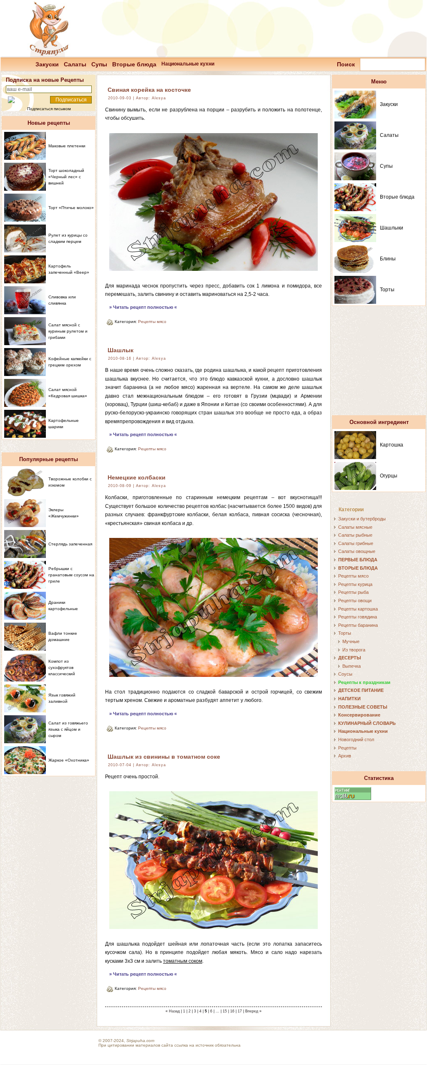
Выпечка (351, 666)
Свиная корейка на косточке (149, 89)
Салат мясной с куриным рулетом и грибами (68, 331)
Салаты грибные (355, 543)
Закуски (47, 64)
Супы (99, 64)
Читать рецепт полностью (143, 307)
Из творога (353, 649)
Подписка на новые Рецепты (45, 80)
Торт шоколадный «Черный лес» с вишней (66, 176)
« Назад (173, 1011)
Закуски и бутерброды (362, 518)
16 (232, 1011)
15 (225, 1011)
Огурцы (388, 476)
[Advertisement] (379, 364)
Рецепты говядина (357, 616)
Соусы (345, 673)
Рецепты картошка (358, 608)
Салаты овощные (356, 551)
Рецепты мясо (152, 321)
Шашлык (120, 350)
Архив (344, 755)
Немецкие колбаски (137, 477)
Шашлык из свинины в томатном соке (164, 756)
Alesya (159, 98)
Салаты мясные (355, 527)
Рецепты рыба (353, 592)
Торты (387, 290)
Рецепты (347, 747)
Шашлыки (391, 228)
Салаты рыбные (355, 535)
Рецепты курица (355, 584)
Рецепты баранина (358, 625)
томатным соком (182, 961)
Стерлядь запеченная (70, 544)
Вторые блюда (134, 64)
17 (240, 1011)
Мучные (350, 641)
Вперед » (253, 1011)
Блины (388, 259)
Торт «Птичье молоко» (71, 207)
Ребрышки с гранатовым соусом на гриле (71, 574)
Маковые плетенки (66, 146)
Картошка (391, 445)
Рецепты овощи (355, 600)
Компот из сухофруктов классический (61, 667)
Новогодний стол (356, 739)
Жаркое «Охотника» (68, 760)
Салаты (75, 64)
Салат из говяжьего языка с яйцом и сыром (68, 729)
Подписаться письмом (49, 108)
